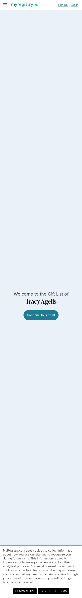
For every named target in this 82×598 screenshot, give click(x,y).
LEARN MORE (25, 591)
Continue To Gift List (41, 315)
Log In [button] (74, 5)
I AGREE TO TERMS (53, 591)
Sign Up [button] (63, 5)
